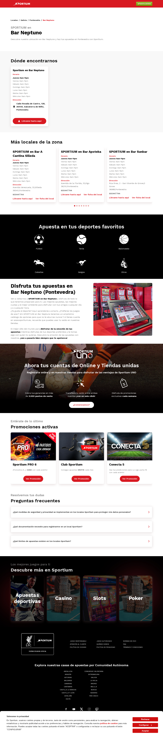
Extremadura (93, 674)
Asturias (68, 677)
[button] (74, 205)
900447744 (18, 194)
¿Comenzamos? (81, 405)
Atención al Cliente (78, 644)
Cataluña (68, 696)
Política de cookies (78, 647)
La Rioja (93, 680)
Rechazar (145, 719)
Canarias (68, 683)
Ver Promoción (33, 479)
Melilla (94, 687)
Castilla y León (68, 693)
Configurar (144, 725)
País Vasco (93, 696)
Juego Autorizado (104, 641)
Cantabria (68, 687)
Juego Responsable (78, 641)
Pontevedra (35, 20)
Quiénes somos (103, 644)
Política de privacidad (106, 647)
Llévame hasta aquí (22, 198)
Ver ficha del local (45, 198)
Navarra (93, 693)
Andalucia (68, 671)
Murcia (94, 690)
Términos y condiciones (133, 647)
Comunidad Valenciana (93, 671)
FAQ (124, 644)
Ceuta (68, 699)
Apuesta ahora (144, 4)
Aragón (68, 674)
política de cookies (109, 723)
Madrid (94, 683)
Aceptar (145, 731)
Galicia (24, 20)
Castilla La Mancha (68, 690)
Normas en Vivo (129, 641)
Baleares (68, 680)
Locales (14, 20)
